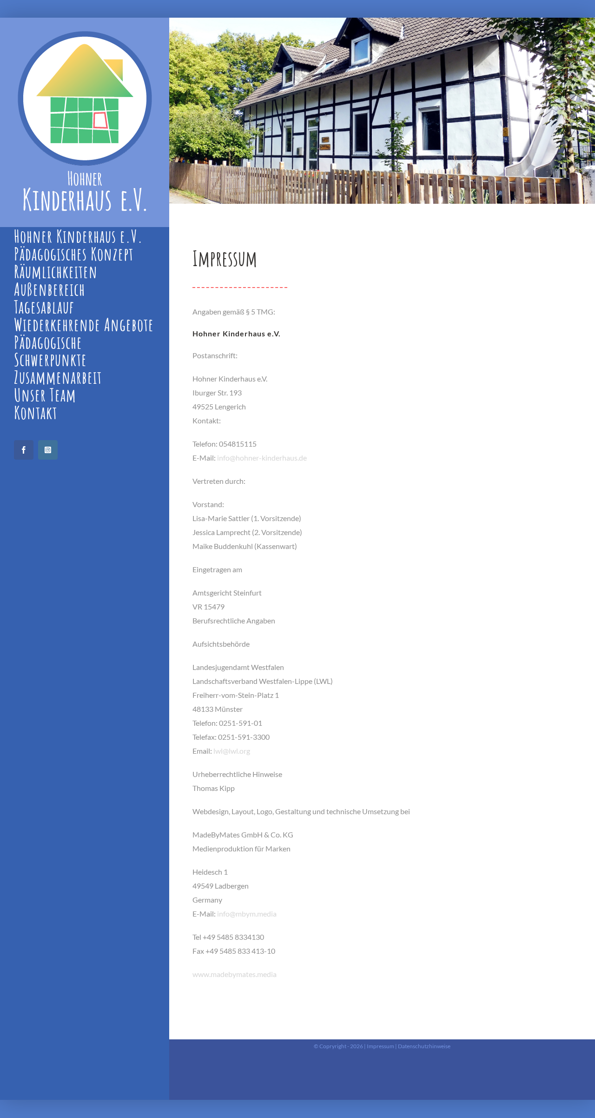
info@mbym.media (247, 913)
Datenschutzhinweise (424, 1046)
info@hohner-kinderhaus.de (262, 457)
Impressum (380, 1046)
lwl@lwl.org (231, 750)
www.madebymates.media (234, 974)
